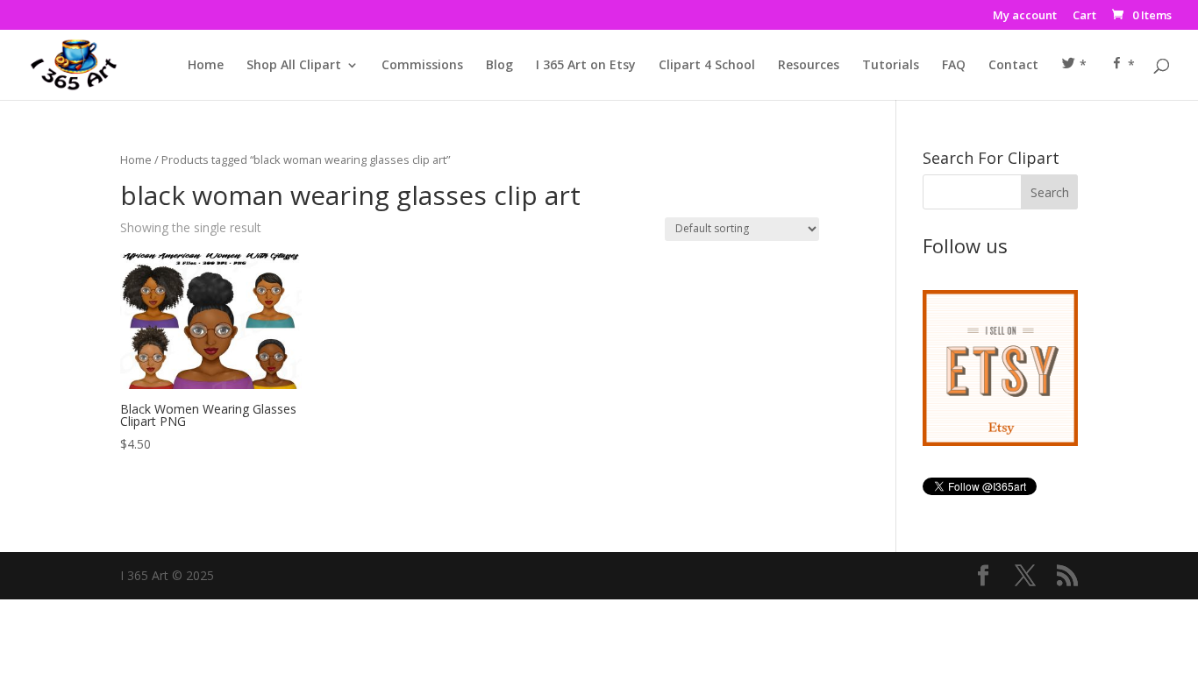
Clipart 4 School (707, 66)
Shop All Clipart (293, 66)
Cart (1084, 16)
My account (1025, 16)
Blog (499, 66)
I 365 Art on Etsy (586, 66)
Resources (808, 66)
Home (206, 66)
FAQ (954, 66)
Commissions (422, 66)
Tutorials (890, 66)
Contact (1013, 66)
